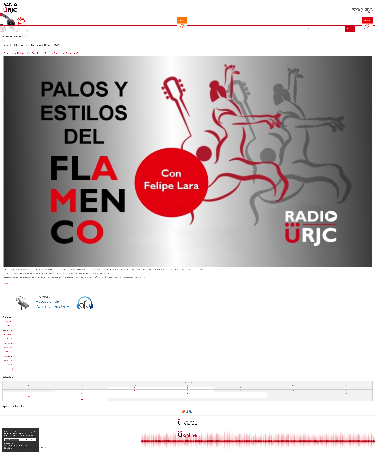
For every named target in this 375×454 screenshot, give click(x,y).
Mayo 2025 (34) (7, 360)
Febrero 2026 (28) (8, 343)
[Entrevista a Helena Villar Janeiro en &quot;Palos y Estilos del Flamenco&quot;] (187, 161)
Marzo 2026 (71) (8, 339)
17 (240, 394)
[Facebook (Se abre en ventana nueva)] (191, 411)
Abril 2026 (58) (7, 335)
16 (187, 394)
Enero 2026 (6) (7, 347)
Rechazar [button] (12, 440)
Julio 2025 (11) (7, 352)
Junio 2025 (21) (7, 356)
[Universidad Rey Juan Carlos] (187, 421)
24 (240, 396)
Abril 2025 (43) (7, 365)
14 (81, 394)
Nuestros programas (323, 29)
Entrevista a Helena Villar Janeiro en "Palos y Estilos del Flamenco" (40, 53)
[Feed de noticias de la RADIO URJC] (184, 411)
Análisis (9, 448)
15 (134, 394)
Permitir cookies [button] (28, 440)
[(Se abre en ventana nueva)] (61, 302)
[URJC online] (187, 433)
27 (29, 399)
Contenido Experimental (365, 29)
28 (82, 399)
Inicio (301, 29)
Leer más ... (6, 284)
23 (187, 396)
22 (134, 396)
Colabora (339, 29)
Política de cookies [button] (10, 435)
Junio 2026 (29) (7, 326)
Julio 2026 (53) (7, 322)
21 (81, 396)
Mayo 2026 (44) (7, 330)
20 (29, 396)
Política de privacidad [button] (26, 435)
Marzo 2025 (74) (8, 369)
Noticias (349, 29)
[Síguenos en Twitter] (187, 411)
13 (28, 394)
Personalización (21, 445)
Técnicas (9, 445)
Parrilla (310, 29)
